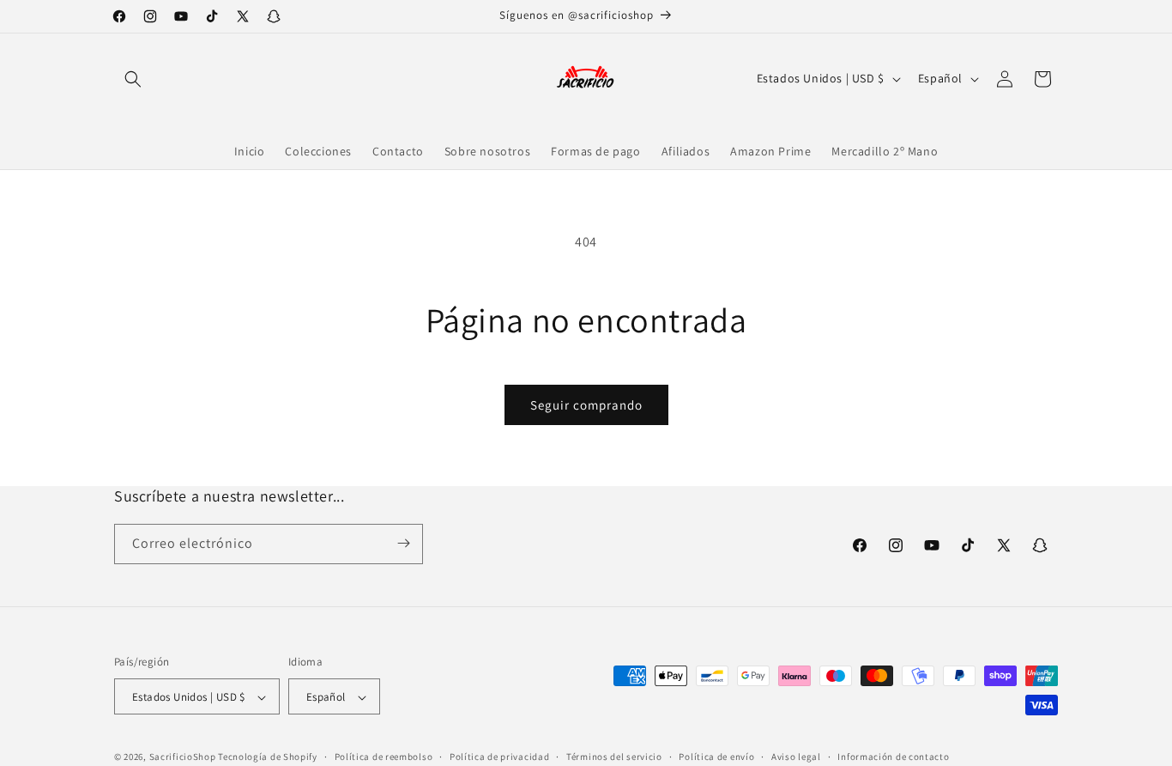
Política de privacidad (499, 757)
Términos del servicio (614, 757)
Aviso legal (796, 757)
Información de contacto (893, 757)
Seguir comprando (586, 405)
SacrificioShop (182, 757)
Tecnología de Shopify (267, 757)
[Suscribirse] (403, 543)
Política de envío (716, 757)
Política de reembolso (384, 757)
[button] (133, 79)
